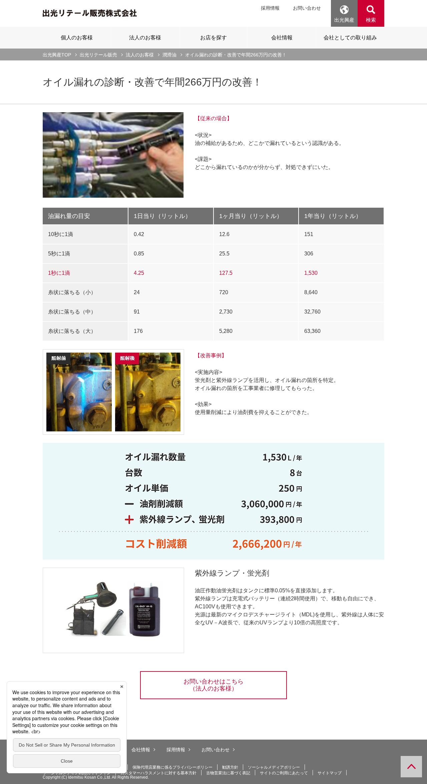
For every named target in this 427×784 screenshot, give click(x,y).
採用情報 (270, 8)
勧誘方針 (230, 767)
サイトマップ (330, 773)
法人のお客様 (140, 54)
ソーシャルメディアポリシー (274, 767)
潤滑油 (169, 54)
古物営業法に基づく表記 (228, 773)
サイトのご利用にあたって (284, 773)
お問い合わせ (307, 8)
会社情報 (140, 749)
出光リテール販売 (98, 54)
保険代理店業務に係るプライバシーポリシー (172, 767)
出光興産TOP (57, 54)
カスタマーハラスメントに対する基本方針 (158, 773)
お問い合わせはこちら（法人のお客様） (213, 685)
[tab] (77, 37)
